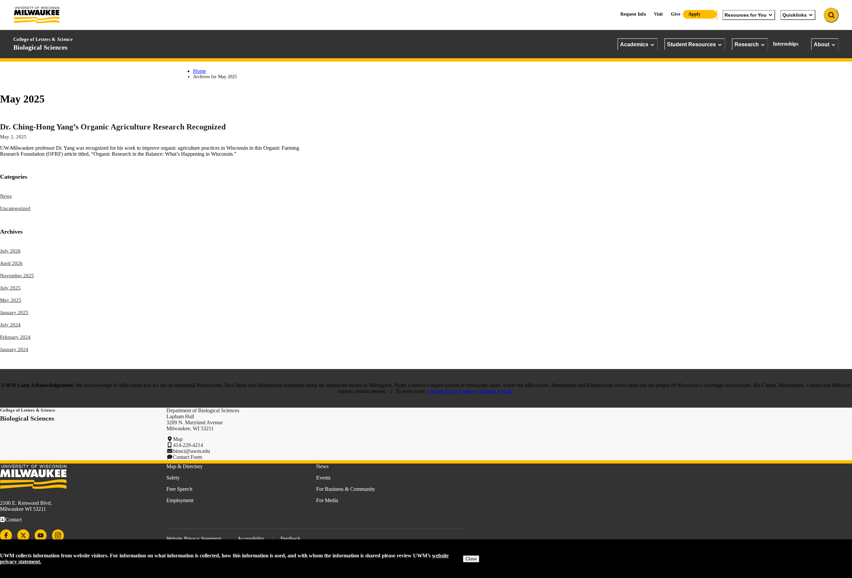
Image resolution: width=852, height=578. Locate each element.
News (6, 196)
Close (471, 558)
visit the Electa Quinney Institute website (470, 391)
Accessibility (251, 538)
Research (747, 44)
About (821, 44)
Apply (694, 14)
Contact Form (187, 457)
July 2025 (10, 287)
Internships (785, 44)
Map (178, 439)
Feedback (291, 538)
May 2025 (10, 300)
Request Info (633, 14)
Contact (13, 519)
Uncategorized (15, 208)
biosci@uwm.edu (191, 451)
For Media (327, 500)
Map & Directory (184, 466)
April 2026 (11, 263)
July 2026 (10, 251)
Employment (179, 500)
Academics (634, 44)
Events (323, 478)
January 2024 (14, 349)
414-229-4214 (188, 445)
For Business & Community (345, 489)
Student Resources (691, 44)
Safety (173, 478)
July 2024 (10, 324)
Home (199, 71)
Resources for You (745, 15)
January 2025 (14, 312)
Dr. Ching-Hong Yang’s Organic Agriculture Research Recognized (113, 126)
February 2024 (15, 337)
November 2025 (17, 275)
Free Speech (179, 489)
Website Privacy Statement (193, 538)
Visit (658, 14)
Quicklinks (794, 15)
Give (675, 14)
